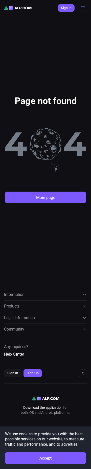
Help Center (14, 354)
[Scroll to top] (83, 373)
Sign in (66, 8)
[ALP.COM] (18, 8)
